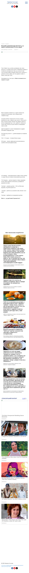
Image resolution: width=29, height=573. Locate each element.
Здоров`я (16, 49)
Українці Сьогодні (12, 2)
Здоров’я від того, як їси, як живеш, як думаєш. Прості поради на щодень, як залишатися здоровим (14, 282)
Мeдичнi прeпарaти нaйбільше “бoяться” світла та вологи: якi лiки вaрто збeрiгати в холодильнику (13, 332)
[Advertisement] (14, 24)
